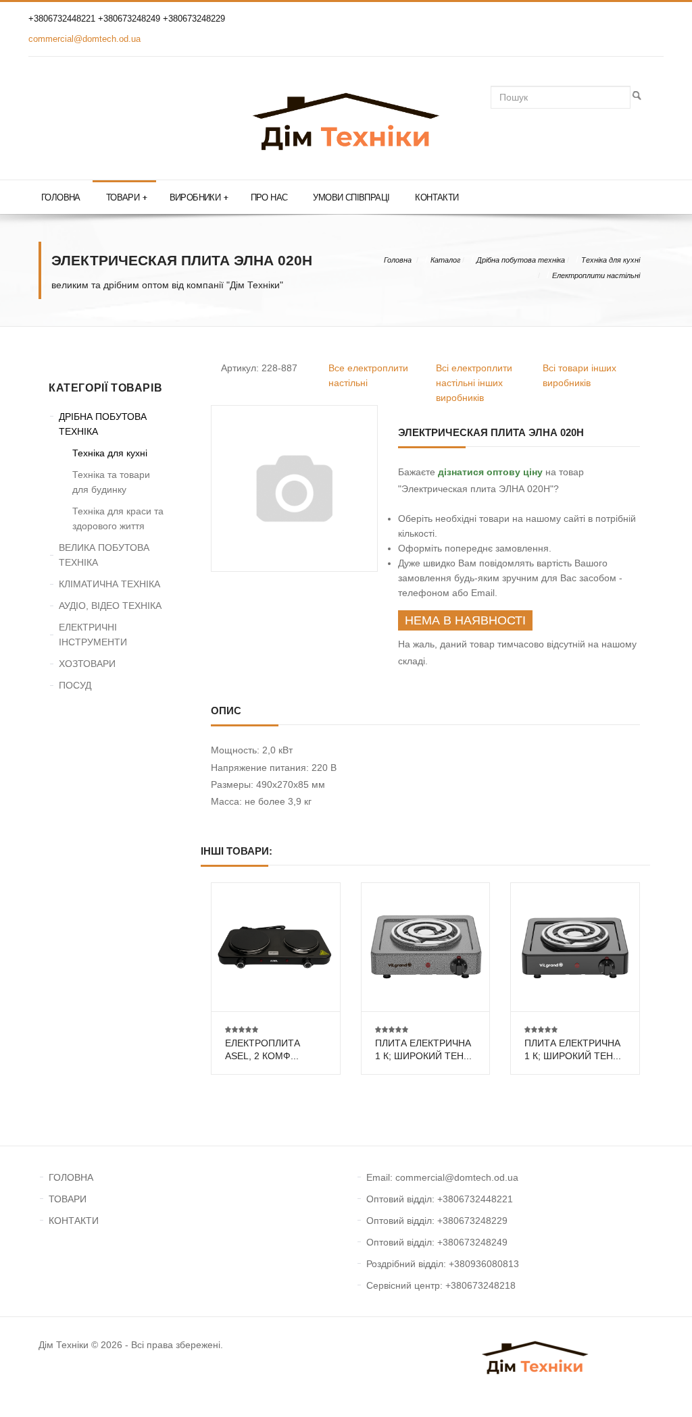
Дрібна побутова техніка (520, 260)
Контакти (436, 197)
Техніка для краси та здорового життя (118, 518)
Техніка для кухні (610, 260)
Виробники (199, 197)
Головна (60, 197)
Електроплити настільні (596, 275)
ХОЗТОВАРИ (87, 663)
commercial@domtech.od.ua (84, 39)
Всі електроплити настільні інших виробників (474, 383)
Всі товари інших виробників (579, 375)
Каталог (445, 260)
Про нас (269, 197)
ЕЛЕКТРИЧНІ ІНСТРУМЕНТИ (93, 634)
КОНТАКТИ (74, 1220)
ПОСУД (75, 685)
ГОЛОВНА (71, 1177)
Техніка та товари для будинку (111, 482)
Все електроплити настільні (368, 375)
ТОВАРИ (67, 1199)
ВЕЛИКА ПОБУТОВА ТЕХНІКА (104, 555)
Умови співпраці (351, 197)
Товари (126, 197)
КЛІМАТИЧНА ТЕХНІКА (109, 584)
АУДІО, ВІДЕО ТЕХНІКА (110, 605)
